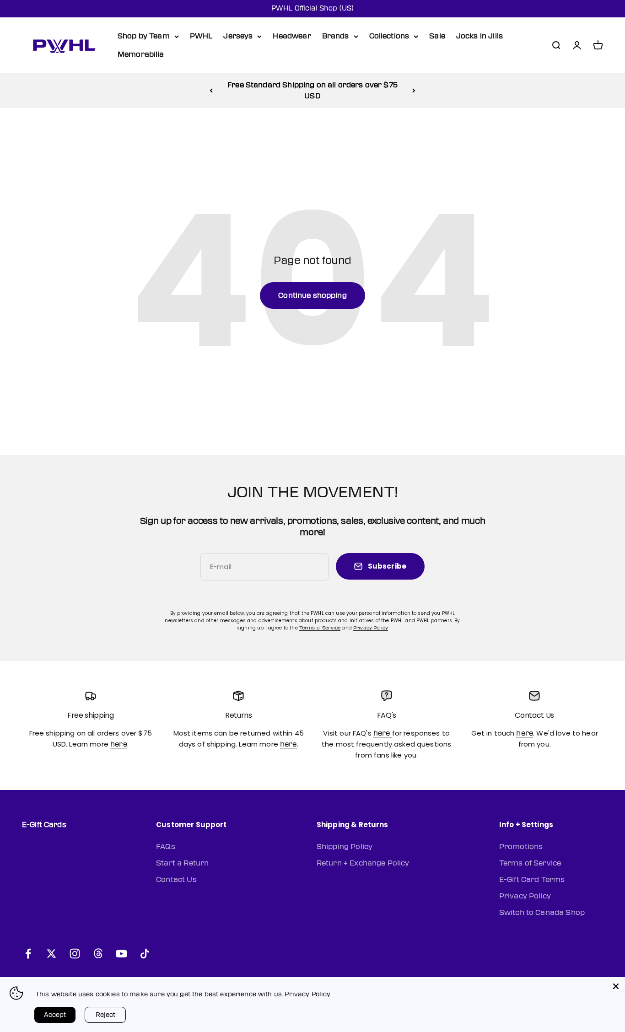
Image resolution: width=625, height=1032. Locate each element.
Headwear (292, 36)
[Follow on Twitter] (51, 953)
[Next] (413, 91)
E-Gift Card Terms (532, 880)
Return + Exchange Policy (363, 863)
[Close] (615, 986)
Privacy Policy (370, 628)
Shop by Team (144, 36)
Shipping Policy (344, 847)
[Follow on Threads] (98, 953)
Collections (389, 36)
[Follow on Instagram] (75, 953)
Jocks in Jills (479, 36)
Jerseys (238, 36)
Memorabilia (141, 54)
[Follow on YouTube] (121, 953)
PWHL (201, 36)
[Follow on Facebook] (28, 953)
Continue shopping (312, 295)
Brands (335, 36)
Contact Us (176, 880)
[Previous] (211, 91)
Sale (437, 36)
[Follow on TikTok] (145, 953)
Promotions (521, 847)
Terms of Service (319, 628)
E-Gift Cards (44, 825)
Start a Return (182, 863)
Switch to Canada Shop (542, 912)
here (118, 744)
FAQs (165, 847)
